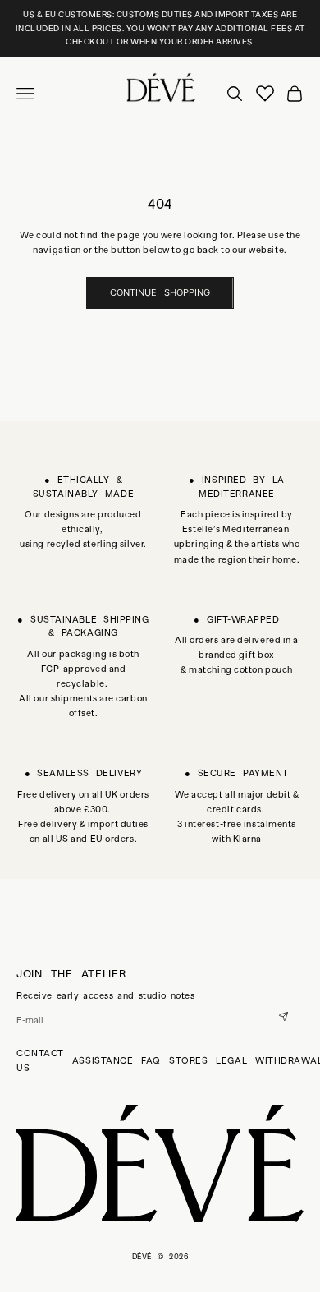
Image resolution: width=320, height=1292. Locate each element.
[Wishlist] (265, 94)
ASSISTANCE (103, 1060)
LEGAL (231, 1060)
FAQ (151, 1060)
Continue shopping (160, 292)
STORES (188, 1060)
